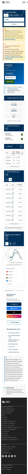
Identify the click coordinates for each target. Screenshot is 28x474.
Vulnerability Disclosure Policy (10, 439)
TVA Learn (4, 417)
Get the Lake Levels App (13, 332)
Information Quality (7, 467)
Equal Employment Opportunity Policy (11, 427)
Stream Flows (11, 346)
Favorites (16, 15)
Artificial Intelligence (8, 425)
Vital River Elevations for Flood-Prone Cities (13, 340)
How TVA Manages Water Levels (14, 336)
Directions (10, 73)
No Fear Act (5, 433)
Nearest (11, 15)
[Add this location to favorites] (23, 11)
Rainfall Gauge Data (12, 344)
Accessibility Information (8, 423)
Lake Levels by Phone (13, 349)
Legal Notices (5, 431)
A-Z (6, 15)
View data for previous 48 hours (14, 227)
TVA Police (4, 419)
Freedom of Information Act (9, 429)
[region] (14, 157)
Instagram (15, 316)
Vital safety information (9, 39)
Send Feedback (15, 322)
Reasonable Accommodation (9, 437)
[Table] (10, 243)
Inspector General (7, 413)
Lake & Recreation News (13, 352)
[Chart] (6, 243)
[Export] (14, 243)
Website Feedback (6, 469)
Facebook (15, 308)
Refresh (15, 24)
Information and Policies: (8, 421)
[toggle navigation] (23, 2)
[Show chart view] (6, 179)
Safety (3, 415)
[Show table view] (10, 179)
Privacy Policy (5, 435)
